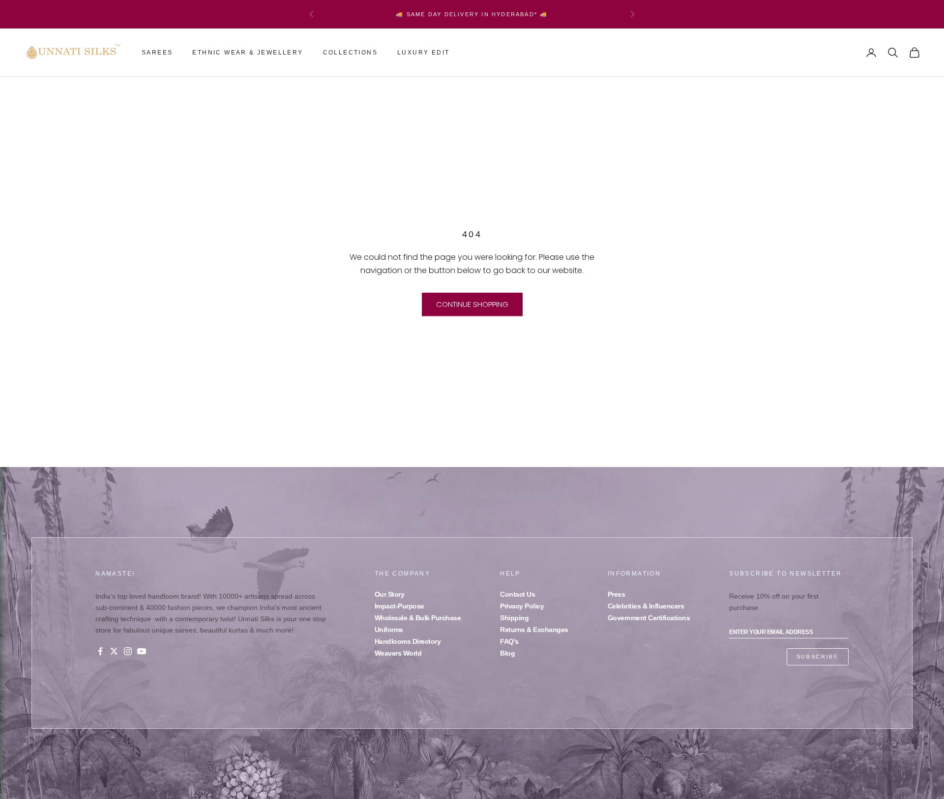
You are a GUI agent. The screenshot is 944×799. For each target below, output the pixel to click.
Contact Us (517, 594)
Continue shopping (472, 304)
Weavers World (398, 653)
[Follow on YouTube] (142, 651)
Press (616, 594)
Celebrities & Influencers (646, 606)
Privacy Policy (522, 606)
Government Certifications (649, 617)
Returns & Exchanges (534, 629)
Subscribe (817, 657)
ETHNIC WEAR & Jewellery (247, 52)
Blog (507, 653)
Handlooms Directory (408, 641)
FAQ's (509, 641)
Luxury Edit (423, 52)
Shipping (514, 617)
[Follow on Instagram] (128, 651)
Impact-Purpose (399, 606)
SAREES (157, 52)
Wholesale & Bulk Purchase (418, 617)
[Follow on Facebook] (100, 651)
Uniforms (389, 629)
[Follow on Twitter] (114, 651)
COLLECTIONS (350, 52)
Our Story (390, 594)
